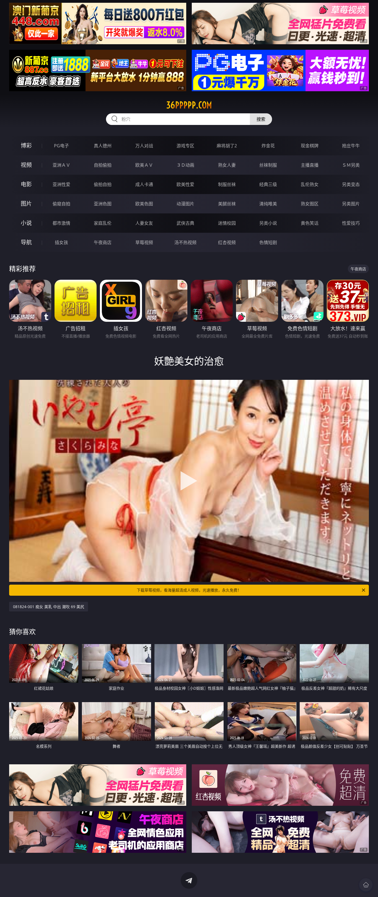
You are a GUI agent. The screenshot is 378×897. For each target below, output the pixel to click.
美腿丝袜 (227, 204)
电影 (26, 184)
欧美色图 (144, 204)
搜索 (261, 119)
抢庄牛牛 (351, 146)
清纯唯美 (268, 204)
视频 (26, 165)
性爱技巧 (351, 223)
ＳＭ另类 (351, 165)
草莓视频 (144, 242)
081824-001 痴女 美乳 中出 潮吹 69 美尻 (48, 606)
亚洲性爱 (61, 184)
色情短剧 (268, 242)
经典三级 (268, 184)
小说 (26, 223)
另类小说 (268, 223)
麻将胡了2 (227, 146)
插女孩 (61, 242)
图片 (26, 203)
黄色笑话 (310, 223)
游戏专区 (185, 146)
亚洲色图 (103, 204)
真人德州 (103, 146)
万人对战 (144, 146)
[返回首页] (365, 884)
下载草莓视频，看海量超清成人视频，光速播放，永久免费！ (189, 590)
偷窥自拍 (61, 204)
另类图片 (351, 204)
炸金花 (268, 146)
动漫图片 (185, 204)
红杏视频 (227, 242)
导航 (26, 242)
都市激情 (61, 223)
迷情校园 (227, 223)
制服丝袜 (227, 184)
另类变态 (351, 184)
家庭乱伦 (103, 223)
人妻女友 (144, 223)
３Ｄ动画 (185, 165)
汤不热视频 (185, 242)
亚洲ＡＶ (61, 165)
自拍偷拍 (103, 165)
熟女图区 (310, 204)
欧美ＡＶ (144, 165)
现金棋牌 (310, 146)
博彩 (26, 145)
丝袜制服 (268, 165)
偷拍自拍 (103, 184)
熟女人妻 (227, 165)
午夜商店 (103, 242)
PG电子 (61, 146)
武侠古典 (185, 223)
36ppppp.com (189, 105)
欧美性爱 (185, 184)
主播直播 (310, 165)
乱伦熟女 (310, 184)
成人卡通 (144, 184)
